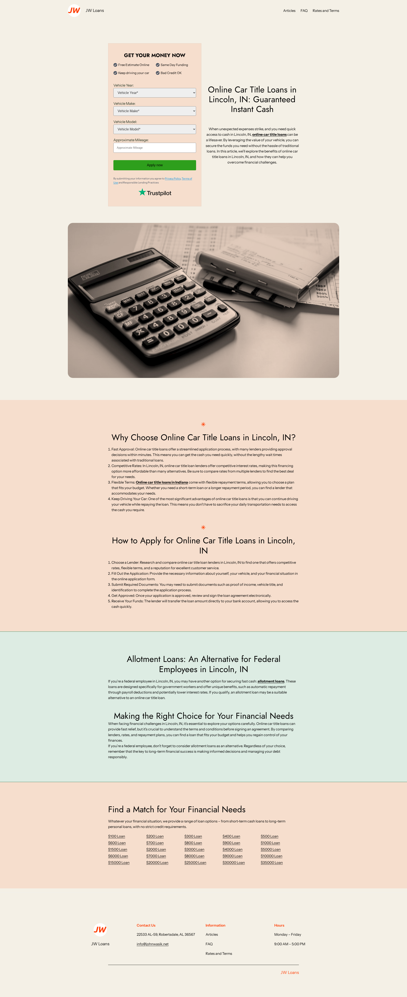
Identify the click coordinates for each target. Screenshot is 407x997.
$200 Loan (155, 836)
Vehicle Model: (125, 122)
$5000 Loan (271, 849)
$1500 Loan (117, 849)
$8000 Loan (194, 856)
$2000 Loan (156, 849)
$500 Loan (269, 836)
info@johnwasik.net (153, 944)
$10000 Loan (271, 856)
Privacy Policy (173, 178)
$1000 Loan (270, 843)
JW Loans (95, 10)
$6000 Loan (118, 856)
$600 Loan (117, 843)
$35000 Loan (272, 862)
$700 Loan (155, 843)
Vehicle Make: (124, 103)
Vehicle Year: (123, 85)
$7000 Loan (156, 856)
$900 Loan (231, 843)
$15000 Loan (119, 862)
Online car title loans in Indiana (162, 482)
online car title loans (269, 134)
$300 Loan (193, 836)
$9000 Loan (233, 856)
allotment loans (271, 681)
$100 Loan (116, 836)
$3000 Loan (194, 849)
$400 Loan (231, 836)
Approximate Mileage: (131, 140)
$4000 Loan (233, 849)
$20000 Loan (157, 862)
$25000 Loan (195, 862)
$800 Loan (193, 843)
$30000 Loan (234, 862)
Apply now (155, 165)
